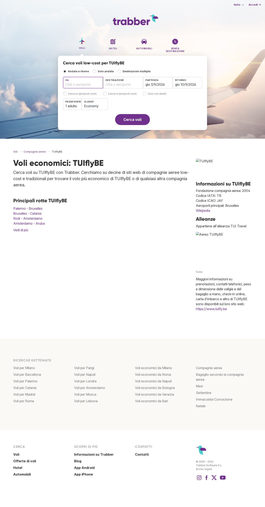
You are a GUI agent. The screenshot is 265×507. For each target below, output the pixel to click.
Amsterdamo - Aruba (29, 223)
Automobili (22, 474)
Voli (16, 454)
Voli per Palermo (25, 381)
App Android (84, 468)
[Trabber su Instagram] (199, 480)
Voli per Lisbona (86, 401)
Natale (201, 406)
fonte (199, 271)
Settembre (203, 393)
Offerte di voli (24, 461)
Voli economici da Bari (151, 401)
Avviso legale (204, 469)
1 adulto (71, 106)
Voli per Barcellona (27, 374)
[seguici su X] (214, 480)
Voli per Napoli (84, 374)
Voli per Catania (24, 388)
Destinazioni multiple (137, 71)
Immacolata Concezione (214, 399)
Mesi (199, 386)
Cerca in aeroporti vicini (82, 93)
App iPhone (83, 474)
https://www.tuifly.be (211, 309)
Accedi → (255, 4)
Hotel (17, 468)
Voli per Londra (85, 381)
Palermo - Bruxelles (27, 208)
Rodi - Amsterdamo (27, 218)
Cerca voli (132, 119)
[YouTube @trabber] (222, 480)
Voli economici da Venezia (154, 394)
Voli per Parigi (84, 368)
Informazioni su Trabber (94, 454)
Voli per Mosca (85, 394)
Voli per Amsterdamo (89, 388)
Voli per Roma (23, 401)
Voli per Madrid (24, 394)
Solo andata (106, 71)
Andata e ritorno (78, 71)
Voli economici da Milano (153, 368)
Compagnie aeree (209, 368)
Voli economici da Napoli (153, 381)
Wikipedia (203, 210)
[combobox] (83, 82)
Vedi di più (20, 230)
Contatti (142, 454)
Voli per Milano (24, 368)
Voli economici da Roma (153, 374)
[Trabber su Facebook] (206, 480)
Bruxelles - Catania (27, 213)
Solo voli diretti (157, 93)
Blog (77, 461)
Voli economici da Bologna (155, 388)
